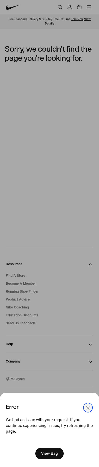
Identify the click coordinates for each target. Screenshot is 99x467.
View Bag (49, 453)
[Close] (88, 407)
